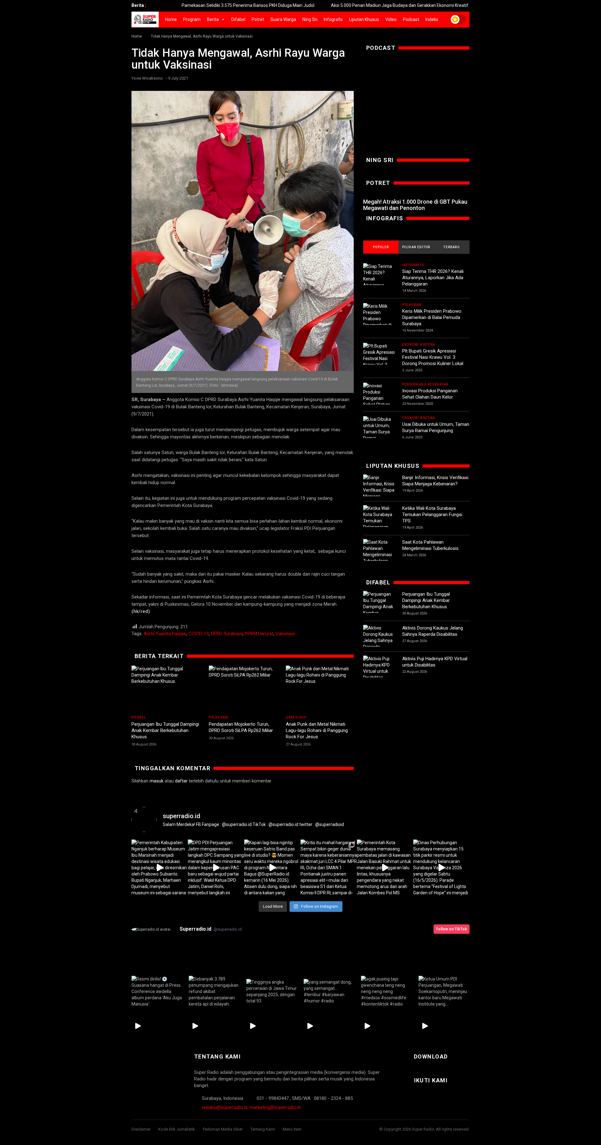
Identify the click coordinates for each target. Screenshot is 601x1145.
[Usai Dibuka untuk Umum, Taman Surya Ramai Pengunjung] (379, 431)
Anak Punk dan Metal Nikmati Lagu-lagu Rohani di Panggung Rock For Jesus (317, 730)
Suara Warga (283, 19)
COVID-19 (198, 633)
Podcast (411, 19)
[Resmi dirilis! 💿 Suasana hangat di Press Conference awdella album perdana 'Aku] (156, 991)
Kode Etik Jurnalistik (176, 1129)
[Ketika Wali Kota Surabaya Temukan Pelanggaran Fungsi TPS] (379, 520)
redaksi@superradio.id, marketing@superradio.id (251, 1107)
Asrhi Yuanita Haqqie (165, 633)
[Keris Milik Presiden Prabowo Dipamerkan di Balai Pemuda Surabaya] (379, 322)
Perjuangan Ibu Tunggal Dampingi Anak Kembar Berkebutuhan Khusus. (165, 730)
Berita (213, 19)
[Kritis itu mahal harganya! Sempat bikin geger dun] (328, 867)
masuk (156, 781)
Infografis (333, 19)
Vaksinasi (285, 633)
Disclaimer (141, 1129)
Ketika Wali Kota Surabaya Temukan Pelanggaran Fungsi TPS (432, 514)
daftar (181, 781)
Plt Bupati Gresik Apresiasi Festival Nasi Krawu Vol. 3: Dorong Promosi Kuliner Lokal (432, 357)
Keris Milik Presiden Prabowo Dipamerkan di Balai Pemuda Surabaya (431, 317)
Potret (258, 19)
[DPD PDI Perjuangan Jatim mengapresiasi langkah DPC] (216, 867)
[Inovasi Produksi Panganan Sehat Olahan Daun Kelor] (379, 398)
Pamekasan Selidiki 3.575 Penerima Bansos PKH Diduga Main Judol (198, 5)
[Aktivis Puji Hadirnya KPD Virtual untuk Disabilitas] (379, 668)
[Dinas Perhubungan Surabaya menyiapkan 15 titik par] (441, 867)
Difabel (238, 19)
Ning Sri (309, 19)
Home (171, 19)
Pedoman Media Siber (223, 1129)
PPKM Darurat (259, 633)
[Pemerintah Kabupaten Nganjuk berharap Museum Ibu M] (159, 867)
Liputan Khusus (364, 19)
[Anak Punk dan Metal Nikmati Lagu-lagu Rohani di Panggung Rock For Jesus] (320, 689)
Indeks (431, 19)
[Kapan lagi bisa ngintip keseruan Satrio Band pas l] (272, 867)
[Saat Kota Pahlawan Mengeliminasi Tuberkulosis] (379, 551)
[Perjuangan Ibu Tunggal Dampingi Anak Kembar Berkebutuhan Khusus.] (165, 689)
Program (192, 19)
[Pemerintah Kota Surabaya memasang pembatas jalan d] (385, 867)
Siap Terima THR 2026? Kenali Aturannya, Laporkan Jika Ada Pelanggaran (433, 278)
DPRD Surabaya (227, 633)
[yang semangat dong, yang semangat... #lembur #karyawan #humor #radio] (329, 991)
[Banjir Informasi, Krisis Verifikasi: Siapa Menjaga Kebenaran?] (379, 490)
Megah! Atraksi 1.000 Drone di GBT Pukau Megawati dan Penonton (415, 204)
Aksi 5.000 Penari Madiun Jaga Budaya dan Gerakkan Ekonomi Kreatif (350, 5)
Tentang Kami (262, 1129)
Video (391, 19)
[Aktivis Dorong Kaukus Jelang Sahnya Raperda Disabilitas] (379, 640)
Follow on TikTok (451, 929)
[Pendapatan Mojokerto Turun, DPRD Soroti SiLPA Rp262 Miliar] (243, 689)
